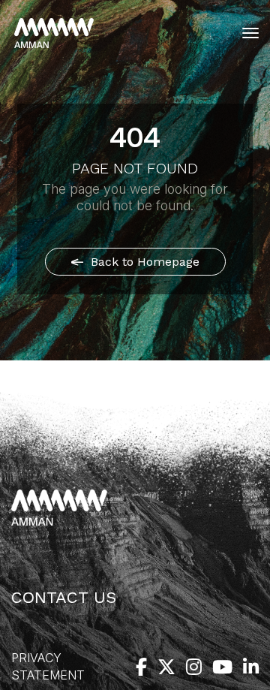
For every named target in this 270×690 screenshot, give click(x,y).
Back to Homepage (143, 262)
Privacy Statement (48, 666)
